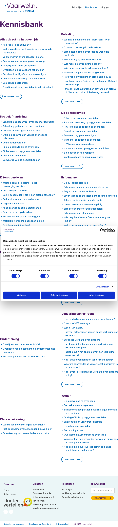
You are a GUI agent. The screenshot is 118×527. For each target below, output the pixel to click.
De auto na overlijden (14, 155)
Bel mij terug (9, 494)
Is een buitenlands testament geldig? (84, 204)
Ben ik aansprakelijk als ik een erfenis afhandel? (29, 194)
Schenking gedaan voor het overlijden (23, 126)
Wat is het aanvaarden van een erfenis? (85, 225)
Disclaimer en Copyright (40, 524)
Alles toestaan (96, 295)
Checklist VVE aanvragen (77, 323)
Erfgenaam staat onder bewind (80, 191)
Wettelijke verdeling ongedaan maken (23, 220)
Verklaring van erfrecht (73, 493)
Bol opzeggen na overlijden (79, 152)
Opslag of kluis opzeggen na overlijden (85, 417)
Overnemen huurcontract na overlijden (85, 434)
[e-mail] (5, 511)
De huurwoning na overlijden (79, 401)
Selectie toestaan (59, 295)
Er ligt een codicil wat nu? (16, 225)
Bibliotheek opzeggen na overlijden (22, 151)
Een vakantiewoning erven (78, 405)
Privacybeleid (62, 524)
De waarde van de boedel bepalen (21, 159)
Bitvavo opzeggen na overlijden (81, 118)
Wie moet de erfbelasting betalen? (83, 63)
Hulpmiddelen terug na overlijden (21, 146)
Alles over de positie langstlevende (22, 207)
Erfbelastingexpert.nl (43, 497)
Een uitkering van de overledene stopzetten (26, 433)
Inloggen (104, 7)
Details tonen (102, 286)
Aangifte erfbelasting (72, 497)
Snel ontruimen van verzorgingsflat (83, 421)
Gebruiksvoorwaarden (13, 524)
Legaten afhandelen (13, 203)
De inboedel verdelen (14, 142)
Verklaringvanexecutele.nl (46, 508)
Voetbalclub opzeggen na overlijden (83, 157)
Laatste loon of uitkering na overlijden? (24, 424)
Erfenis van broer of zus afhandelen (83, 208)
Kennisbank (91, 7)
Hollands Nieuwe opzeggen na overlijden (86, 148)
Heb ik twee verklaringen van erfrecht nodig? (88, 359)
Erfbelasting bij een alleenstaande (82, 59)
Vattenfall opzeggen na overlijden (82, 139)
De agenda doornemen (15, 82)
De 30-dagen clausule (15, 190)
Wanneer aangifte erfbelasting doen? (84, 72)
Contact (7, 490)
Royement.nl (39, 500)
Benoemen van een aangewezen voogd (24, 61)
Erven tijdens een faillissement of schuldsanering (90, 195)
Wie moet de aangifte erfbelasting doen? (86, 68)
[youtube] (11, 511)
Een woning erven (73, 430)
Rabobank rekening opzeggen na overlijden (88, 122)
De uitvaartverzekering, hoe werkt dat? (24, 78)
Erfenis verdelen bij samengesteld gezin (86, 187)
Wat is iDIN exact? (73, 327)
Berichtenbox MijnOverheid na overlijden (25, 74)
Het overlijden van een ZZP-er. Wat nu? (24, 356)
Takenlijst (77, 7)
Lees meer (8, 96)
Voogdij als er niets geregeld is (19, 65)
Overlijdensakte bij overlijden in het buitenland (28, 87)
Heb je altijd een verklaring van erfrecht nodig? (89, 319)
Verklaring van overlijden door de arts (23, 56)
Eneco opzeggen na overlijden (80, 135)
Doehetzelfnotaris (42, 493)
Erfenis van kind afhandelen (79, 213)
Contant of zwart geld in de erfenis (82, 47)
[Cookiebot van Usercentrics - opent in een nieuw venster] (102, 230)
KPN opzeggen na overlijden (79, 144)
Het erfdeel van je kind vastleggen (21, 216)
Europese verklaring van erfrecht (82, 339)
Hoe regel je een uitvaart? (17, 44)
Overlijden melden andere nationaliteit (23, 69)
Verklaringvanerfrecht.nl (45, 504)
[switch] (44, 276)
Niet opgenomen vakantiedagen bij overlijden (27, 428)
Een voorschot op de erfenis (18, 212)
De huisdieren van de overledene (21, 199)
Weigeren (21, 295)
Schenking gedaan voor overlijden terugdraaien (28, 121)
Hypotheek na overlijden (77, 426)
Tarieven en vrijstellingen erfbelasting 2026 (87, 76)
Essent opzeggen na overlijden (81, 131)
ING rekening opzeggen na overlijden (84, 126)
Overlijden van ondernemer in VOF (21, 344)
